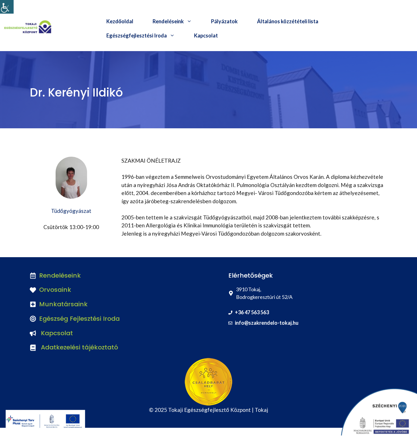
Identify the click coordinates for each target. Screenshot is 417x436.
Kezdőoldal (119, 21)
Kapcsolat (206, 35)
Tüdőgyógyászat (71, 210)
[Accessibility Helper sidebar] (7, 7)
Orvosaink (55, 289)
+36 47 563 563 (252, 312)
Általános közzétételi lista (287, 21)
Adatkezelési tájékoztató (79, 347)
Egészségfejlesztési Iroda (136, 35)
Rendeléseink (168, 21)
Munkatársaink (63, 304)
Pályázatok (224, 21)
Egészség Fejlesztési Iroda (79, 318)
